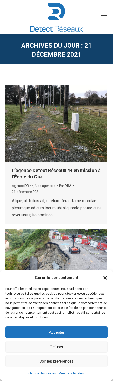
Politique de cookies (41, 373)
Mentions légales (71, 373)
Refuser (56, 346)
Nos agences (45, 186)
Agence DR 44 (22, 186)
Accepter (56, 332)
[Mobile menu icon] (104, 17)
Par (65, 186)
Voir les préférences (56, 361)
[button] (105, 277)
